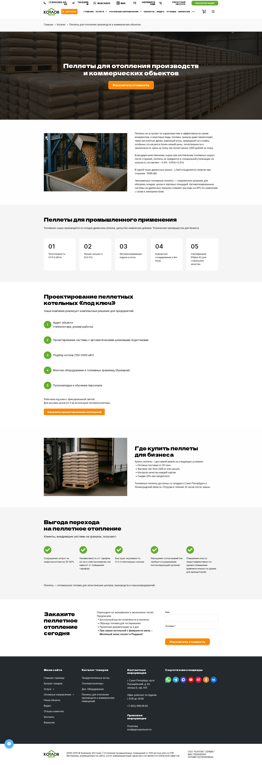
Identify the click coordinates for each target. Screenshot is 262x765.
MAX (123, 3)
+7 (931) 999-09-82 (58, 3)
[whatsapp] (168, 680)
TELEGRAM (82, 3)
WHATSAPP (103, 3)
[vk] (214, 680)
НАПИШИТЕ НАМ (148, 3)
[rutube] (198, 680)
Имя (167, 612)
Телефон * (170, 626)
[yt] (191, 680)
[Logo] (51, 11)
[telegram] (176, 680)
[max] (183, 680)
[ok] (206, 680)
